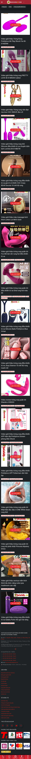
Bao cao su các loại (5, 691)
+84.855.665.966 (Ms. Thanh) (9, 660)
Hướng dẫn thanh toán (6, 713)
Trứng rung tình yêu (5, 689)
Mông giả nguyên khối (6, 674)
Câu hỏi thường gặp (5, 705)
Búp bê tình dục (4, 679)
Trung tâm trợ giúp (5, 711)
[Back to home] (14, 2)
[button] (2, 2)
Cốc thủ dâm (4, 683)
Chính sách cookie (5, 717)
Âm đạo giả (3, 681)
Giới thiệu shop (4, 700)
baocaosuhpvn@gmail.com (12, 662)
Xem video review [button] (15, 24)
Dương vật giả (4, 685)
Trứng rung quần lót (19, 259)
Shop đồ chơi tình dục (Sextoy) (8, 672)
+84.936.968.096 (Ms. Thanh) (9, 658)
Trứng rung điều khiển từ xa (7, 47)
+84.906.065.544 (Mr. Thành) (9, 654)
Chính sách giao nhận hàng (7, 715)
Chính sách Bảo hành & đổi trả (8, 709)
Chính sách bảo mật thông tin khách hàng (10, 707)
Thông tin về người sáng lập (7, 702)
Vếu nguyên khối (4, 677)
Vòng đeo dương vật (5, 687)
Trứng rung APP (5, 442)
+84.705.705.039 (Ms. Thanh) (9, 656)
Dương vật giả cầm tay (6, 296)
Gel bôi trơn (3, 694)
